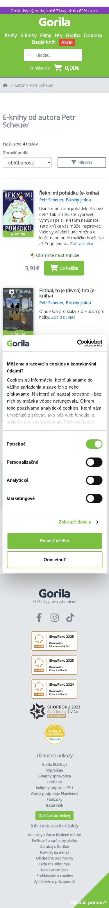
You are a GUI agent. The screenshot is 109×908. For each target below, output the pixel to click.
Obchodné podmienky (54, 858)
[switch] (94, 462)
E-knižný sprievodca (54, 776)
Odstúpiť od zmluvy (54, 815)
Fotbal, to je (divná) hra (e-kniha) (67, 293)
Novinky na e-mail (54, 852)
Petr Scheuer (42, 85)
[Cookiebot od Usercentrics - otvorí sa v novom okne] (77, 343)
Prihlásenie (40, 68)
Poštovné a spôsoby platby (54, 840)
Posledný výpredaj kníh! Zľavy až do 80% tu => (54, 10)
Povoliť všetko (54, 540)
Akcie (67, 42)
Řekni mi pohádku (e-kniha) (69, 193)
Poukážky (54, 799)
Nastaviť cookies (54, 869)
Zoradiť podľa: (16, 152)
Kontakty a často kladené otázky (54, 834)
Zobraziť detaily (75, 521)
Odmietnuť (55, 559)
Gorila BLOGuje (54, 764)
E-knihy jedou (78, 199)
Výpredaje (54, 770)
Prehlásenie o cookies (55, 875)
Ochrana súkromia (54, 864)
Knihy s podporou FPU (54, 787)
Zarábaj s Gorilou (54, 846)
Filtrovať (85, 162)
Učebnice (54, 781)
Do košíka (68, 268)
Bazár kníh (44, 42)
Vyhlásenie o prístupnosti (54, 881)
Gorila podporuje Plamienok (54, 793)
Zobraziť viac (82, 243)
